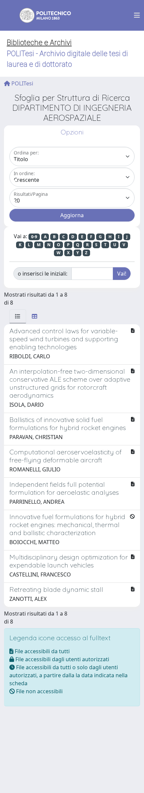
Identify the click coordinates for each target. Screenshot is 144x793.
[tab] (17, 316)
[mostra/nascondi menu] (137, 15)
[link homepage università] (41, 15)
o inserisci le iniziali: (42, 273)
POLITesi (21, 83)
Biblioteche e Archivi (39, 42)
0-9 (34, 237)
